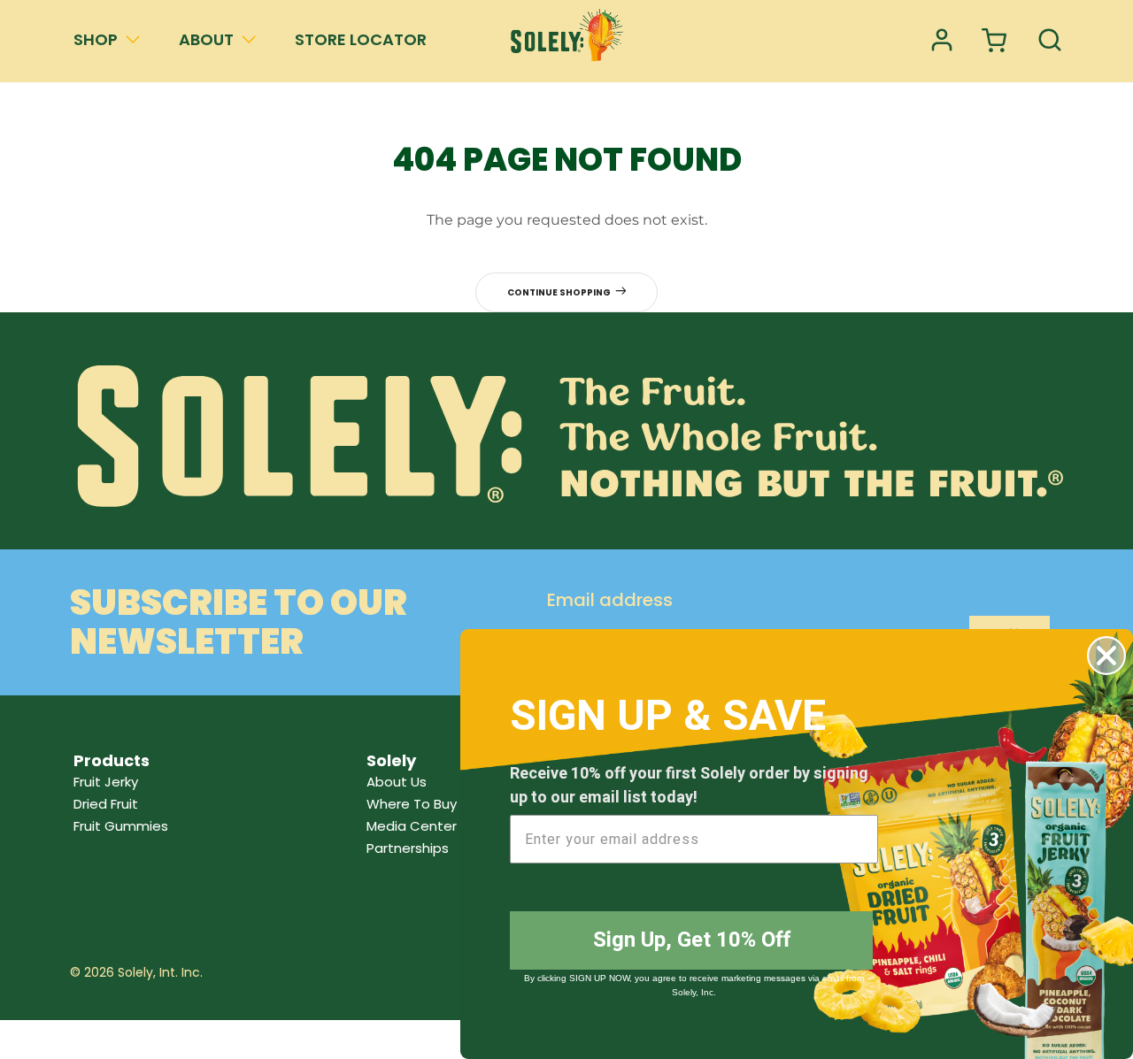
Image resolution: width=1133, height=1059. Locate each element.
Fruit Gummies (120, 826)
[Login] (942, 41)
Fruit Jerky (105, 781)
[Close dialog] (1106, 655)
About (206, 39)
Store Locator (361, 39)
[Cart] (996, 41)
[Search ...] (1050, 41)
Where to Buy (411, 803)
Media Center (411, 826)
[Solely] (566, 41)
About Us (396, 781)
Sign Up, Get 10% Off (691, 940)
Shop (95, 39)
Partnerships (407, 848)
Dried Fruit (105, 803)
